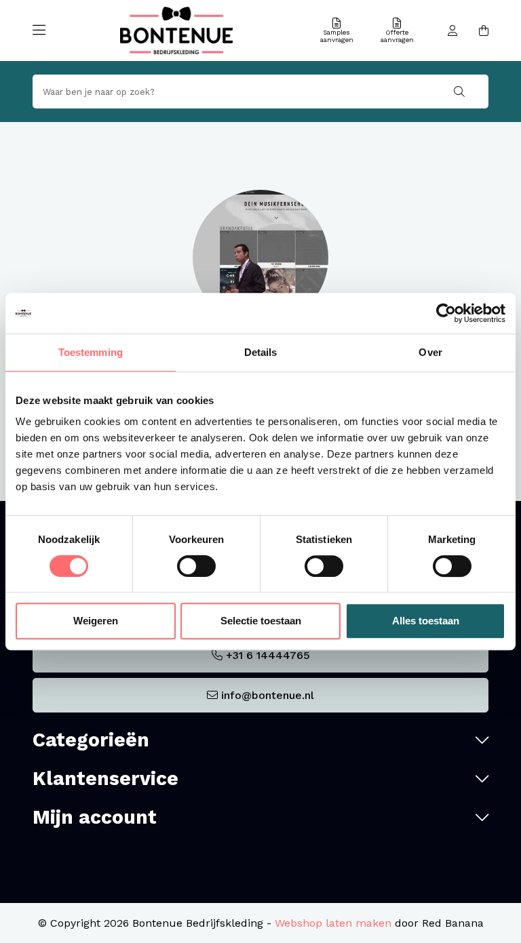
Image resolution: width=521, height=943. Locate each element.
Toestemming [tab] (90, 352)
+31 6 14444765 (268, 655)
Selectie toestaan (260, 620)
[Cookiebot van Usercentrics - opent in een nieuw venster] (446, 313)
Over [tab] (430, 352)
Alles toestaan (425, 620)
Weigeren (95, 620)
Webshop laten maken (333, 923)
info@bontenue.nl (267, 695)
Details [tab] (260, 352)
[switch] (196, 566)
